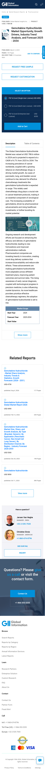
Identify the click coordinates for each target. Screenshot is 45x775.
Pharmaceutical (33, 12)
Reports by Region (9, 647)
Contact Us (22, 593)
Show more (22, 335)
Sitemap (38, 768)
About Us (5, 687)
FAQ (3, 683)
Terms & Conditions (24, 768)
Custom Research (9, 678)
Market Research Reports (17, 12)
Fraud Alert (6, 709)
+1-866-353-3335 (22, 602)
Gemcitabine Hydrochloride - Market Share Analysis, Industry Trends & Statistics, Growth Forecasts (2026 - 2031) (16, 375)
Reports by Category (10, 642)
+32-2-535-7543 (24, 524)
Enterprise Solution (9, 674)
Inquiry (22, 553)
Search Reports (8, 638)
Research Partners (9, 669)
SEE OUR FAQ (22, 546)
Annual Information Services (13, 651)
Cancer (5, 17)
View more (22, 493)
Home (4, 12)
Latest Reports (8, 656)
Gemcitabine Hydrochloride (16, 470)
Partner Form (7, 705)
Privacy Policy (9, 768)
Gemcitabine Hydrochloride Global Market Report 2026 (16, 403)
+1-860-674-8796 (24, 538)
